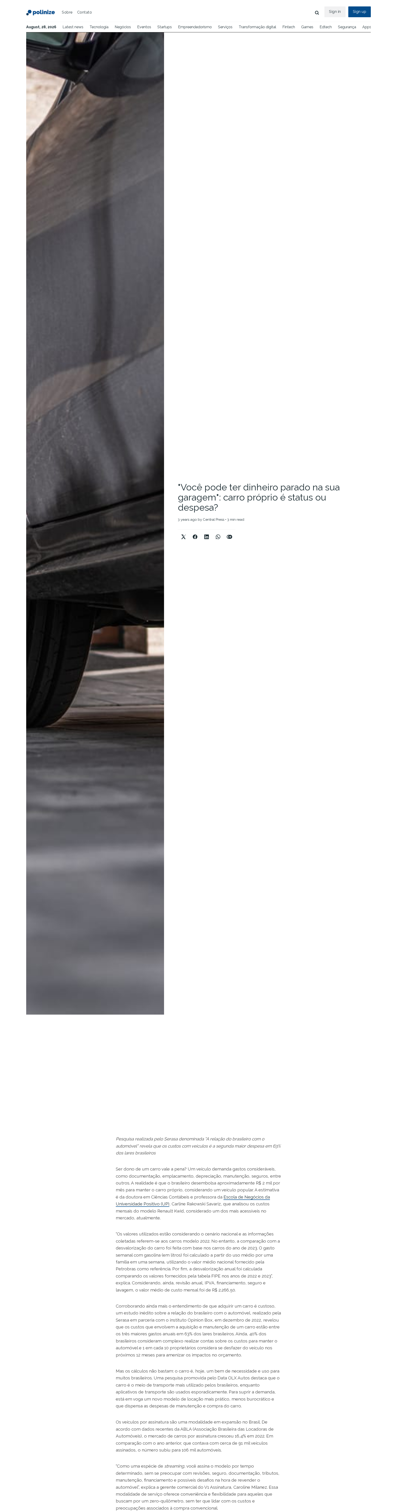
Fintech (288, 27)
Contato (84, 12)
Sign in (335, 11)
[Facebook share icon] (195, 533)
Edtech (326, 27)
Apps (366, 27)
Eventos (144, 27)
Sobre (67, 12)
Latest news (72, 27)
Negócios (123, 27)
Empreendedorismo (195, 27)
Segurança (347, 27)
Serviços (225, 27)
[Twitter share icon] (183, 533)
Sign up (359, 11)
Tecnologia (99, 27)
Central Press (213, 520)
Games (307, 27)
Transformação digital (257, 27)
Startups (164, 27)
